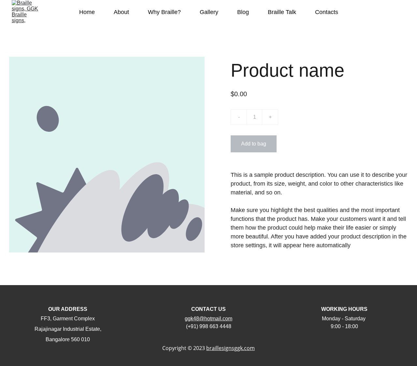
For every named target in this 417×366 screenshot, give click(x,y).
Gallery (209, 12)
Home (87, 12)
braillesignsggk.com (230, 348)
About (121, 12)
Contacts (326, 12)
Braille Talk (282, 12)
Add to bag (253, 143)
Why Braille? (164, 12)
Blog (243, 12)
